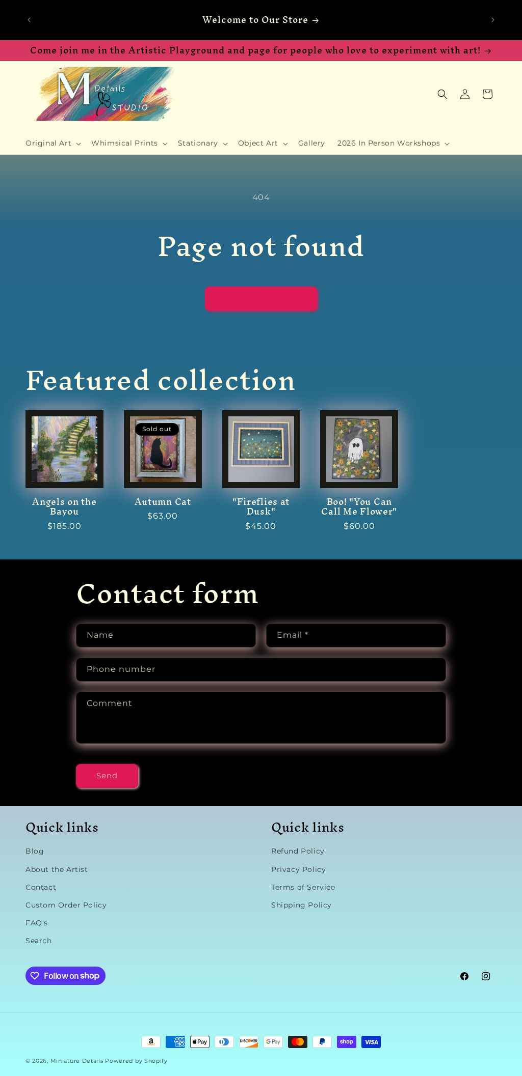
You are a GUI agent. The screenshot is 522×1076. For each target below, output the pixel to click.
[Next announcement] (493, 20)
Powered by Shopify (136, 1060)
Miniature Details (76, 1060)
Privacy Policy (298, 869)
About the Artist (56, 869)
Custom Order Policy (66, 905)
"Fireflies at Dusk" (261, 507)
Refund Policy (298, 851)
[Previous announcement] (29, 20)
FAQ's (36, 922)
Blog (34, 851)
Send (107, 775)
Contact (40, 887)
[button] (52, 143)
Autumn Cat (163, 501)
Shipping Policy (301, 905)
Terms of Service (303, 887)
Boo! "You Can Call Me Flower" (359, 507)
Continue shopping (261, 298)
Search (38, 940)
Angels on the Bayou (64, 507)
